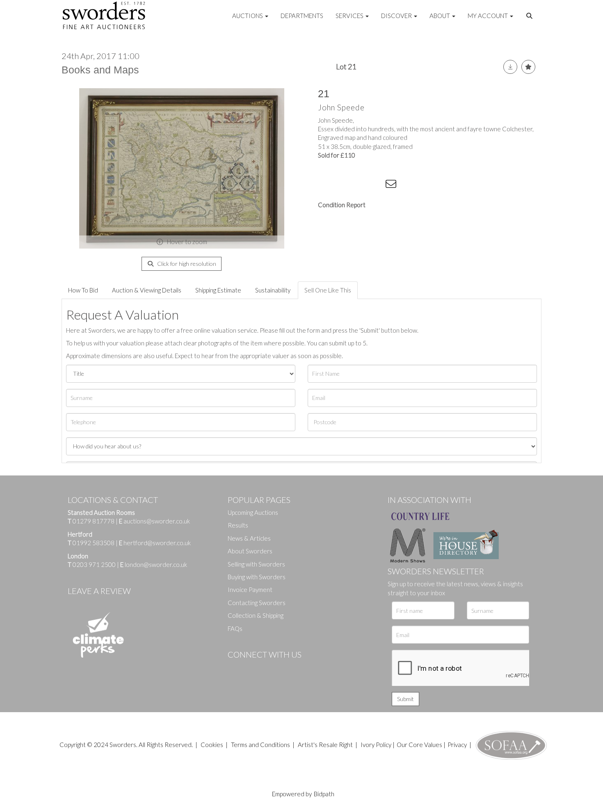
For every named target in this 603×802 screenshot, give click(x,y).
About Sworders (250, 551)
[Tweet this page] (342, 185)
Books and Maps (100, 69)
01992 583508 (93, 542)
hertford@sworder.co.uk (157, 542)
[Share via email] (392, 185)
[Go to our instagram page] (376, 185)
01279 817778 (93, 521)
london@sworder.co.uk (153, 564)
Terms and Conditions (261, 744)
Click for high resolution (186, 263)
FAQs (235, 628)
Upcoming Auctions (253, 512)
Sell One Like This (327, 290)
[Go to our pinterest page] (268, 668)
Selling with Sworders (256, 564)
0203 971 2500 (94, 564)
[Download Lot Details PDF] (510, 67)
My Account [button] (488, 15)
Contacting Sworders (257, 602)
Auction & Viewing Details (146, 290)
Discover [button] (397, 15)
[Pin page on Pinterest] (359, 185)
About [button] (440, 15)
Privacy (457, 744)
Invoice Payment (250, 589)
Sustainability (272, 290)
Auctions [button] (248, 15)
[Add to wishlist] (528, 67)
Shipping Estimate (218, 290)
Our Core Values (419, 744)
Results (238, 525)
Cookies (212, 744)
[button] (530, 16)
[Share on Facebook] (325, 185)
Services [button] (350, 15)
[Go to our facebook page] (235, 668)
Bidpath (324, 793)
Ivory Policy (376, 744)
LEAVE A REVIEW (99, 591)
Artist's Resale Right (325, 744)
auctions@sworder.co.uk (154, 521)
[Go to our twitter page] (252, 668)
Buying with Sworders (257, 576)
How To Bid (83, 290)
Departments (302, 15)
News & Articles (249, 538)
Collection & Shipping (255, 615)
